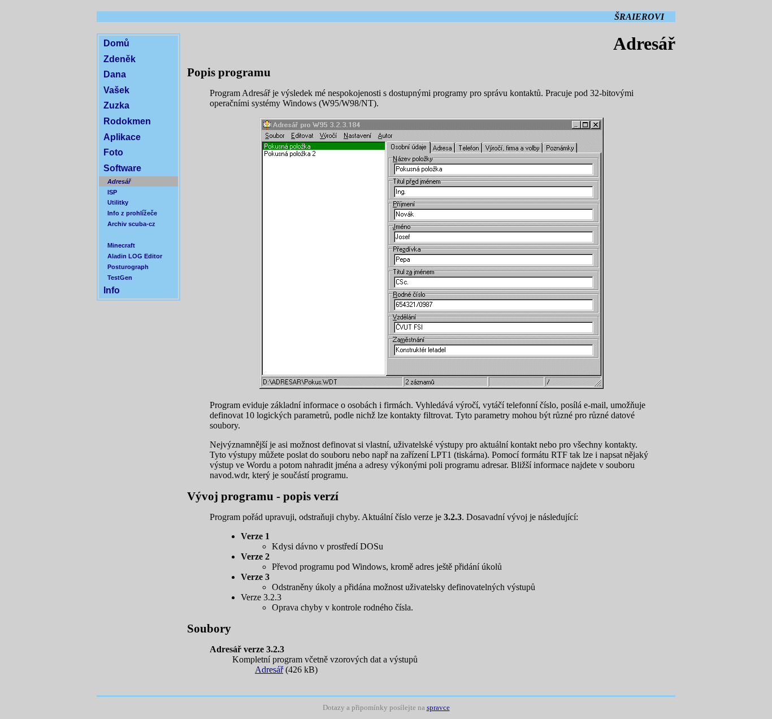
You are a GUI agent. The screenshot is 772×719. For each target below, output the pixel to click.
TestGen (119, 277)
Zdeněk (119, 59)
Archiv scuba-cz (131, 223)
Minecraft (121, 245)
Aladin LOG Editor (134, 256)
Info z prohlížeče (132, 213)
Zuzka (116, 105)
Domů (116, 43)
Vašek (116, 90)
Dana (114, 74)
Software (122, 168)
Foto (113, 152)
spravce (438, 708)
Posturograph (128, 266)
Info (111, 290)
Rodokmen (127, 121)
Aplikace (122, 137)
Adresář (119, 181)
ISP (112, 192)
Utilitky (117, 202)
